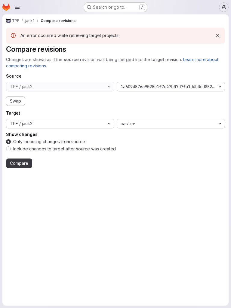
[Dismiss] (217, 35)
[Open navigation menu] (17, 7)
